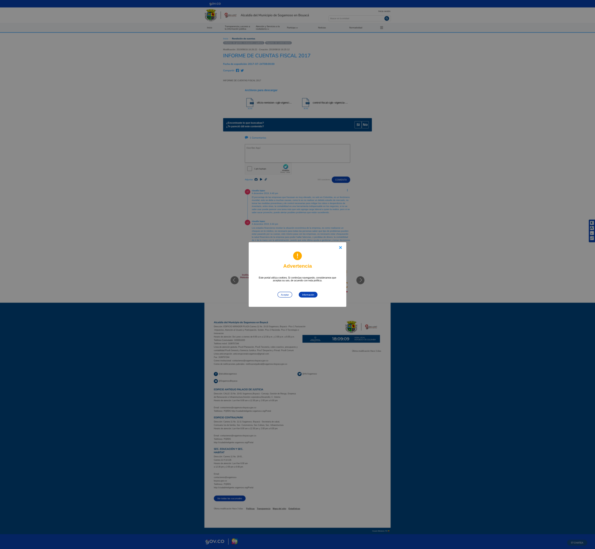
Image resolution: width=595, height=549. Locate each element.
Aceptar (285, 294)
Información (308, 294)
